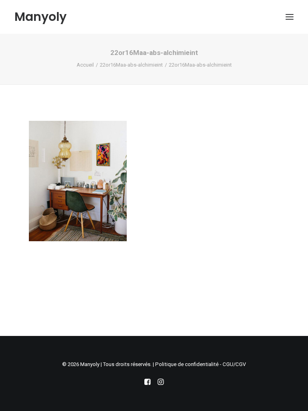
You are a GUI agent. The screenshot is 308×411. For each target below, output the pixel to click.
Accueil (85, 65)
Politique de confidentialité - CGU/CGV (200, 364)
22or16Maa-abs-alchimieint (131, 65)
